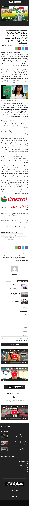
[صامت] (5, 362)
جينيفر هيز (23, 235)
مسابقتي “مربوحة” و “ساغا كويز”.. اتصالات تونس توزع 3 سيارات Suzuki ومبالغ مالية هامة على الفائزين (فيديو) (21, 258)
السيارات (18, 235)
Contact (11, 501)
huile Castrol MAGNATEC (6, 234)
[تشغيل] (25, 362)
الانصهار (14, 235)
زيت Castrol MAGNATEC (9, 237)
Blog (14, 501)
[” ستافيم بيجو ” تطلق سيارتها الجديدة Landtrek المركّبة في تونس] (4, 436)
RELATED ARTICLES (22, 281)
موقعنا (5, 207)
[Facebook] (26, 48)
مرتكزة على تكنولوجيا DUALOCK (7, 239)
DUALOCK (17, 232)
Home (26, 5)
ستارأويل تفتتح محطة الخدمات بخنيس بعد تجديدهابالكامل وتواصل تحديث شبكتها (19, 301)
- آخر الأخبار (22, 5)
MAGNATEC (20, 234)
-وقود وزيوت (15, 30)
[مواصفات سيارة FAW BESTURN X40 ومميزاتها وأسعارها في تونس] (4, 449)
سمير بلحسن (4, 45)
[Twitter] (23, 48)
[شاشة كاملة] (3, 362)
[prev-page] (26, 307)
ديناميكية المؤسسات (9, 30)
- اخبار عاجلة (20, 30)
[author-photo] (14, 272)
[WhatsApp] (16, 48)
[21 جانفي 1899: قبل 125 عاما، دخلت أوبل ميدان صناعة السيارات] (4, 443)
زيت (2, 237)
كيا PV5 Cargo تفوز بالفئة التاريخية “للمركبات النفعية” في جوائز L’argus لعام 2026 (19, 294)
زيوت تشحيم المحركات (18, 237)
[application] (14, 356)
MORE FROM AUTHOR (11, 281)
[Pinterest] (19, 48)
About (17, 501)
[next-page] (24, 307)
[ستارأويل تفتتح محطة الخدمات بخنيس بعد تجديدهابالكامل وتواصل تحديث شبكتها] (24, 301)
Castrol (12, 232)
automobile (7, 232)
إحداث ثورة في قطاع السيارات (7, 235)
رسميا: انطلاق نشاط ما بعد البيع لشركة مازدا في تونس (8, 256)
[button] (22, 2)
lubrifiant (14, 234)
